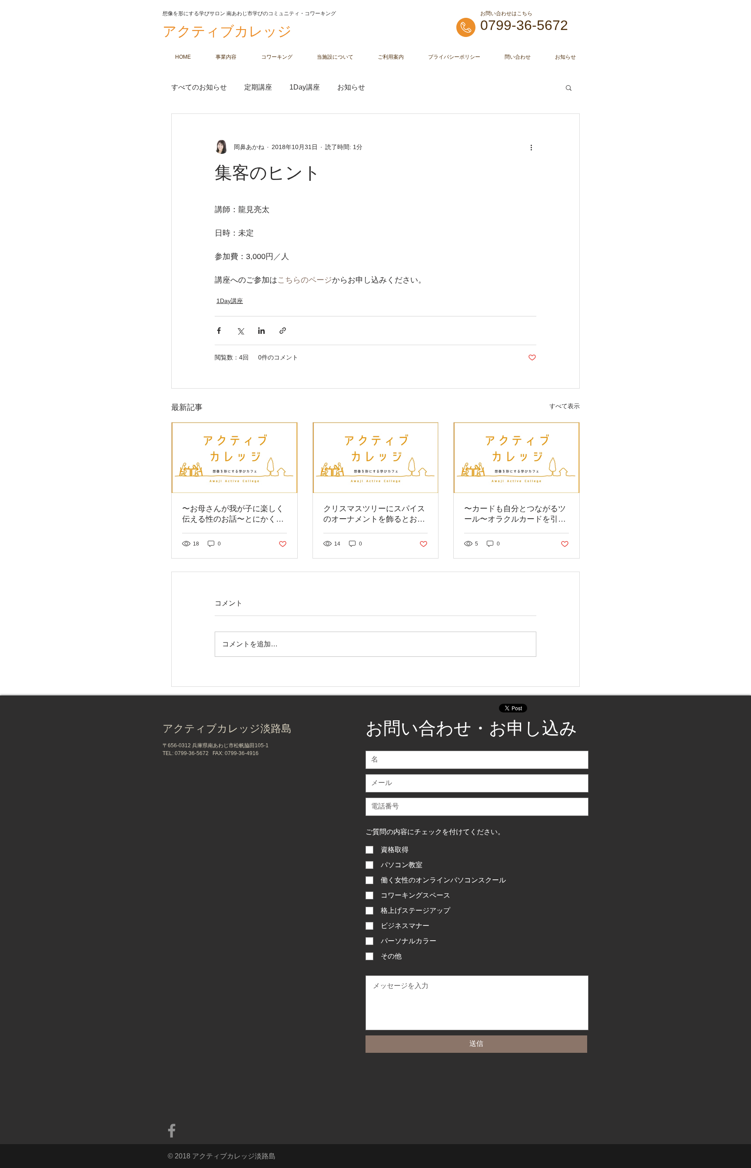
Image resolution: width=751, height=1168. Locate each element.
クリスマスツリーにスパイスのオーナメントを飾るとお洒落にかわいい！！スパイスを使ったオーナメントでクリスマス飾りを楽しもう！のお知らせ (374, 514)
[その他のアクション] (531, 147)
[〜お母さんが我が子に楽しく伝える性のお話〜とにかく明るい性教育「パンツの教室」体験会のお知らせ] (234, 458)
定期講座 (258, 87)
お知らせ (351, 87)
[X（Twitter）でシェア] (240, 330)
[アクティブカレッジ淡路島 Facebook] (172, 1130)
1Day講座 (304, 87)
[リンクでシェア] (283, 330)
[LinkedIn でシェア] (261, 330)
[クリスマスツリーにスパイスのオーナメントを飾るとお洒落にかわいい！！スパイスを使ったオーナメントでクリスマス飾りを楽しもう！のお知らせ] (376, 458)
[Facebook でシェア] (219, 330)
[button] (569, 87)
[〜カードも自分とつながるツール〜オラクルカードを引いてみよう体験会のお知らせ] (516, 458)
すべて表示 (564, 406)
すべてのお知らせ (199, 87)
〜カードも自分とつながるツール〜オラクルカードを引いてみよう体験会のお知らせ (515, 514)
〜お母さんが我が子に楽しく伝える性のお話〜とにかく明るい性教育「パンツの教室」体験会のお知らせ (233, 514)
